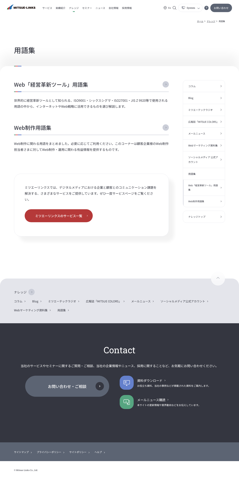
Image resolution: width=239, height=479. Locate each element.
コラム (192, 86)
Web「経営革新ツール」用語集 (51, 84)
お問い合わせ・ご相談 (67, 386)
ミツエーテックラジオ (200, 110)
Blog (190, 98)
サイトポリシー (77, 452)
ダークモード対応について (206, 8)
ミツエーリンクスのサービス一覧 (58, 215)
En (169, 7)
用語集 (192, 174)
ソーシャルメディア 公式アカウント (203, 159)
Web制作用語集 (32, 127)
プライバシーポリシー (49, 452)
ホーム (200, 21)
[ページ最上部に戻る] (218, 279)
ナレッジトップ (196, 216)
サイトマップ (21, 452)
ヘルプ (98, 452)
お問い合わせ (221, 8)
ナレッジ (211, 21)
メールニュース (196, 133)
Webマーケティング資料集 (203, 145)
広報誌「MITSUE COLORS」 (203, 121)
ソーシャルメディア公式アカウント (182, 301)
